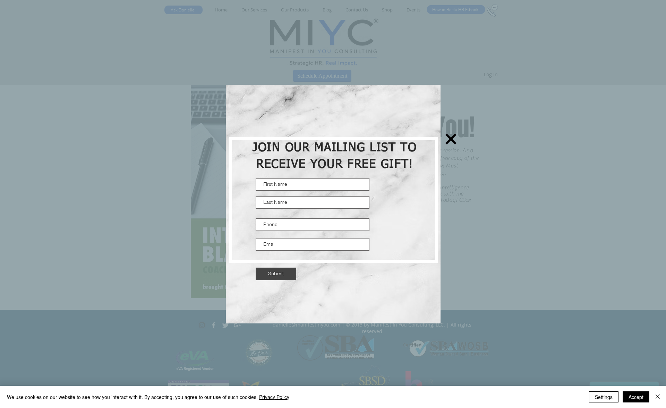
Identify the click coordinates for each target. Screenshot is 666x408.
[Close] (658, 396)
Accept (636, 396)
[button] (450, 139)
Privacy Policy (274, 396)
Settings (604, 396)
